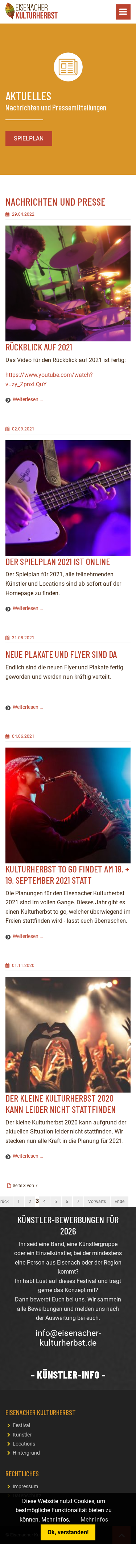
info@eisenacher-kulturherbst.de (68, 1338)
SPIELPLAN (29, 138)
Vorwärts (97, 1201)
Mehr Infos (94, 1519)
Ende (119, 1201)
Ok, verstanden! (68, 1532)
